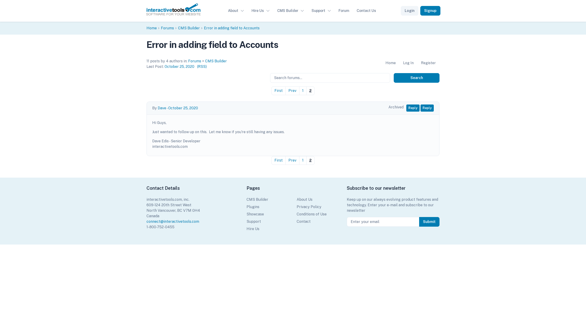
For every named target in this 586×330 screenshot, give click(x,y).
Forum (344, 10)
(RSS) (202, 66)
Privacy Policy (309, 207)
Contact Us (366, 10)
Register (428, 63)
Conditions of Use (312, 214)
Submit (429, 222)
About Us (304, 199)
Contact (304, 221)
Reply (413, 108)
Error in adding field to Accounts (232, 28)
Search (416, 78)
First (278, 90)
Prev (292, 90)
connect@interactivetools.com (172, 221)
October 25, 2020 (179, 66)
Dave (162, 108)
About (233, 10)
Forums (167, 28)
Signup (430, 10)
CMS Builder (287, 10)
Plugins (253, 207)
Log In (408, 63)
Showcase (255, 214)
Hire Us (258, 10)
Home (151, 28)
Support (318, 10)
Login (410, 10)
